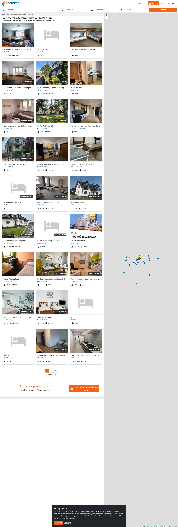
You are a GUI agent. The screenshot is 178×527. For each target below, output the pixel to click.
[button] (55, 371)
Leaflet (139, 526)
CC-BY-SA (165, 526)
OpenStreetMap (152, 526)
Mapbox (176, 526)
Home (3, 14)
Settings (67, 522)
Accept (58, 522)
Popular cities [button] (141, 3)
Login (162, 3)
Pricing (168, 3)
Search (163, 9)
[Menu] (173, 3)
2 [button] (50, 371)
